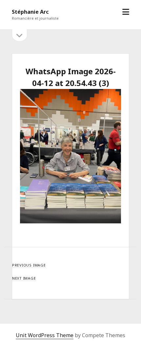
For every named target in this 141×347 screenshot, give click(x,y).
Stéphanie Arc (30, 11)
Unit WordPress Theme (44, 335)
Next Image (24, 278)
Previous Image (29, 265)
